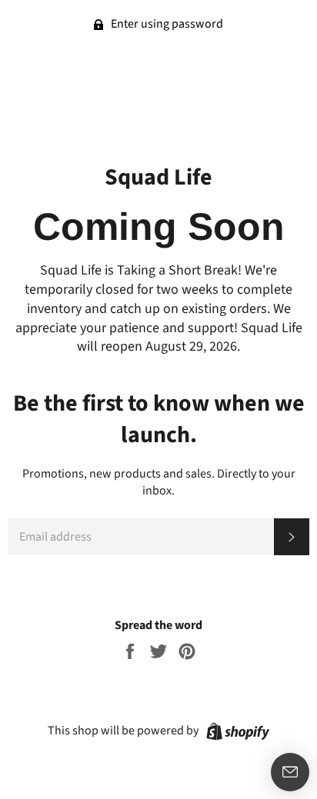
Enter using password (165, 23)
